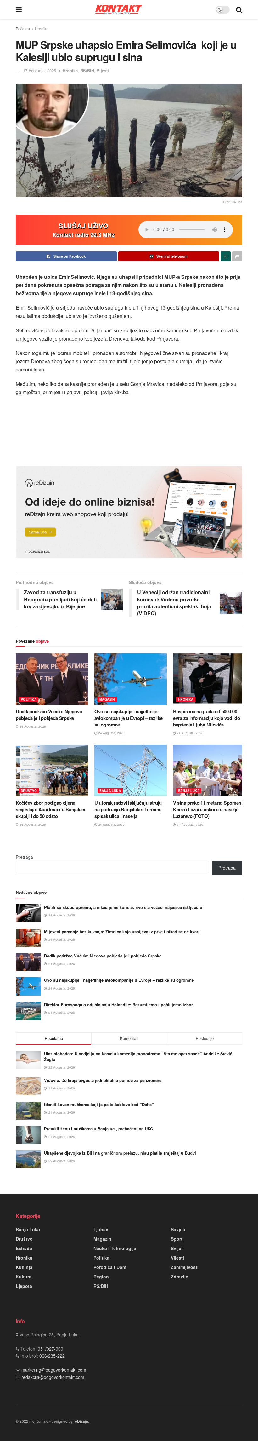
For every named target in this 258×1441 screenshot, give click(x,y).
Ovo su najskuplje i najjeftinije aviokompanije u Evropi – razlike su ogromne (128, 718)
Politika (28, 699)
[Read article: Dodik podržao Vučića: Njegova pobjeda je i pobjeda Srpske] (52, 679)
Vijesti (103, 70)
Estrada (24, 1248)
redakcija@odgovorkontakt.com (52, 1377)
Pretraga (24, 857)
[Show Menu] (19, 9)
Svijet (177, 1248)
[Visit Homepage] (118, 9)
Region (101, 1276)
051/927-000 (49, 1349)
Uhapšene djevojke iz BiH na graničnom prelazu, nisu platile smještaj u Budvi (120, 1153)
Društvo (29, 791)
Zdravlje (179, 1276)
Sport (176, 1239)
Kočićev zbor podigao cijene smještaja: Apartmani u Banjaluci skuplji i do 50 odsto (50, 809)
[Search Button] (239, 9)
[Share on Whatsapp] (226, 256)
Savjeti (178, 1229)
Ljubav (100, 1229)
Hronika (41, 28)
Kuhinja (24, 1267)
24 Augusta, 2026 (32, 726)
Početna (23, 28)
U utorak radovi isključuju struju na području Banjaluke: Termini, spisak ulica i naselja (128, 809)
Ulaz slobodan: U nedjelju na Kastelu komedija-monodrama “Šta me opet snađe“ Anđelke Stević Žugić (138, 1056)
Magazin (107, 699)
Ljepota (24, 1286)
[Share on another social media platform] (237, 256)
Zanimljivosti (185, 1267)
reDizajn (81, 1421)
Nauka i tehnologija (114, 1248)
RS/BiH (87, 70)
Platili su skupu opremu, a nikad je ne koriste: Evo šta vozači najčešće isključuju (123, 907)
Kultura (23, 1276)
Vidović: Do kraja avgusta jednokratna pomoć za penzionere (102, 1080)
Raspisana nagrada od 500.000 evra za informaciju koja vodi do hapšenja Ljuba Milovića (206, 718)
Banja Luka (110, 791)
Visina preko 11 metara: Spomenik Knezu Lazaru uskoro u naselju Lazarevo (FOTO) (209, 809)
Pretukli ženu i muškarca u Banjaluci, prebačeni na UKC (98, 1129)
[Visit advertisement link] (129, 512)
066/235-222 (51, 1355)
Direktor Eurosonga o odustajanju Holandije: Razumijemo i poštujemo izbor (118, 1005)
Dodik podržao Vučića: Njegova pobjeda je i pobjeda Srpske (49, 714)
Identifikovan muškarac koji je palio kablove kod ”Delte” (99, 1104)
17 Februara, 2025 (39, 70)
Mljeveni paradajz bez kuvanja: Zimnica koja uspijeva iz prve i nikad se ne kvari (121, 931)
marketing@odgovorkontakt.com (53, 1370)
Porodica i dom (109, 1267)
